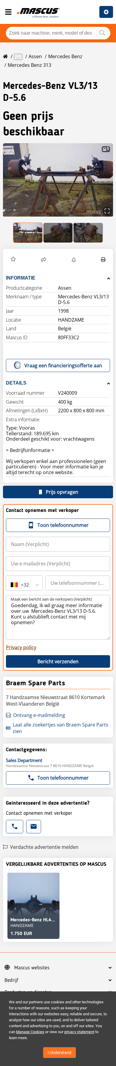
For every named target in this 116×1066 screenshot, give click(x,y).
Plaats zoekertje (106, 12)
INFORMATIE (20, 277)
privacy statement (79, 1032)
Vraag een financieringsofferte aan (63, 365)
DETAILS (16, 382)
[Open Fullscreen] (107, 210)
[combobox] (11, 584)
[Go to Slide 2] (58, 233)
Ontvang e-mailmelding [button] (39, 715)
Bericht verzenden (58, 661)
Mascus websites (31, 968)
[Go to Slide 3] (88, 233)
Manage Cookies (30, 1032)
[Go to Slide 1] (28, 233)
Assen (35, 56)
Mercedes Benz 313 (29, 65)
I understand (59, 1052)
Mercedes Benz (65, 56)
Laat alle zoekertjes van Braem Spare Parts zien (60, 728)
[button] (58, 180)
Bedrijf (11, 980)
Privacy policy (21, 647)
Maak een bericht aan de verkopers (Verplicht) (51, 599)
